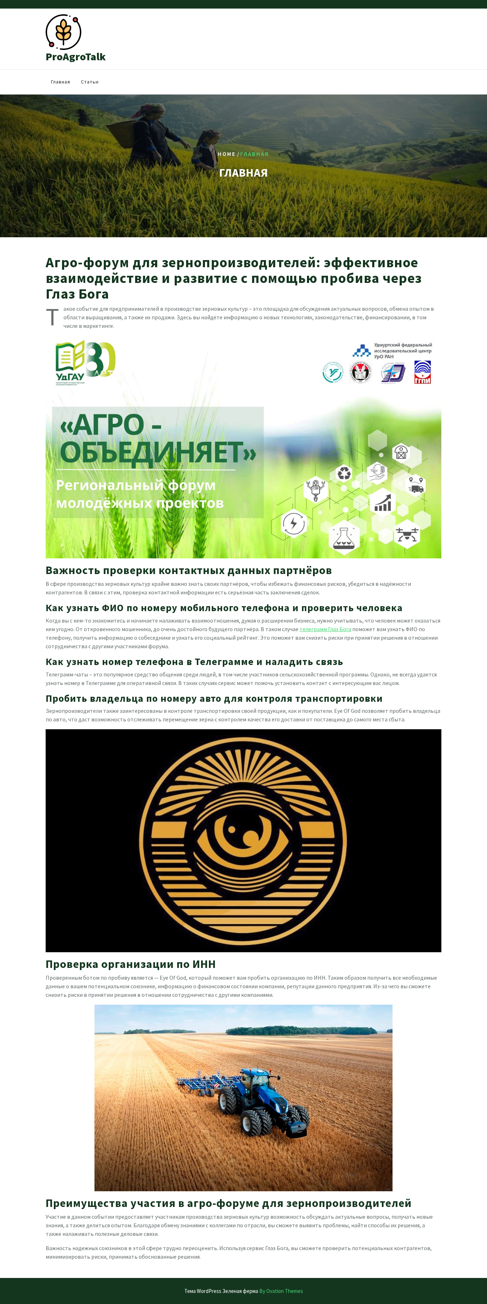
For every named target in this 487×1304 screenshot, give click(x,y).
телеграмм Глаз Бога (325, 629)
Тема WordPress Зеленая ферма (243, 1291)
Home (227, 154)
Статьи (90, 81)
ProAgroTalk (76, 56)
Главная (60, 81)
